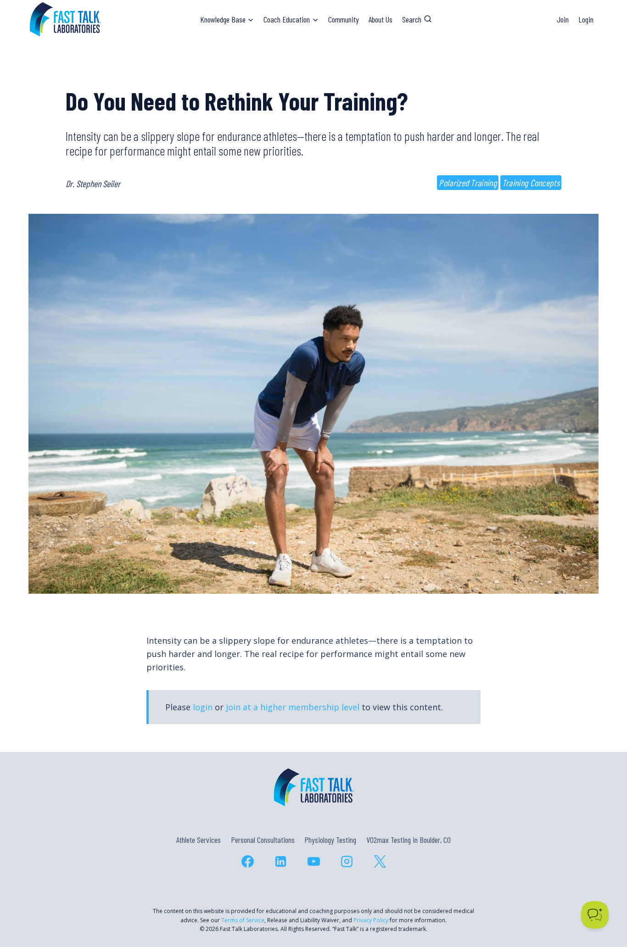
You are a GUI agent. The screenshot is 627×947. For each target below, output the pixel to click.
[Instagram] (346, 861)
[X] (379, 861)
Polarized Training (467, 182)
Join (563, 19)
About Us (380, 19)
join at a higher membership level (292, 707)
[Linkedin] (280, 861)
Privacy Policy (370, 920)
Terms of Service (242, 920)
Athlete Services (198, 840)
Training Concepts (531, 182)
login (203, 707)
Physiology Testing (330, 840)
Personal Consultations (263, 840)
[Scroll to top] (603, 900)
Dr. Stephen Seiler (93, 183)
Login (585, 19)
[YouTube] (313, 861)
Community (343, 19)
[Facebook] (247, 861)
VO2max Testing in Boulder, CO (408, 840)
